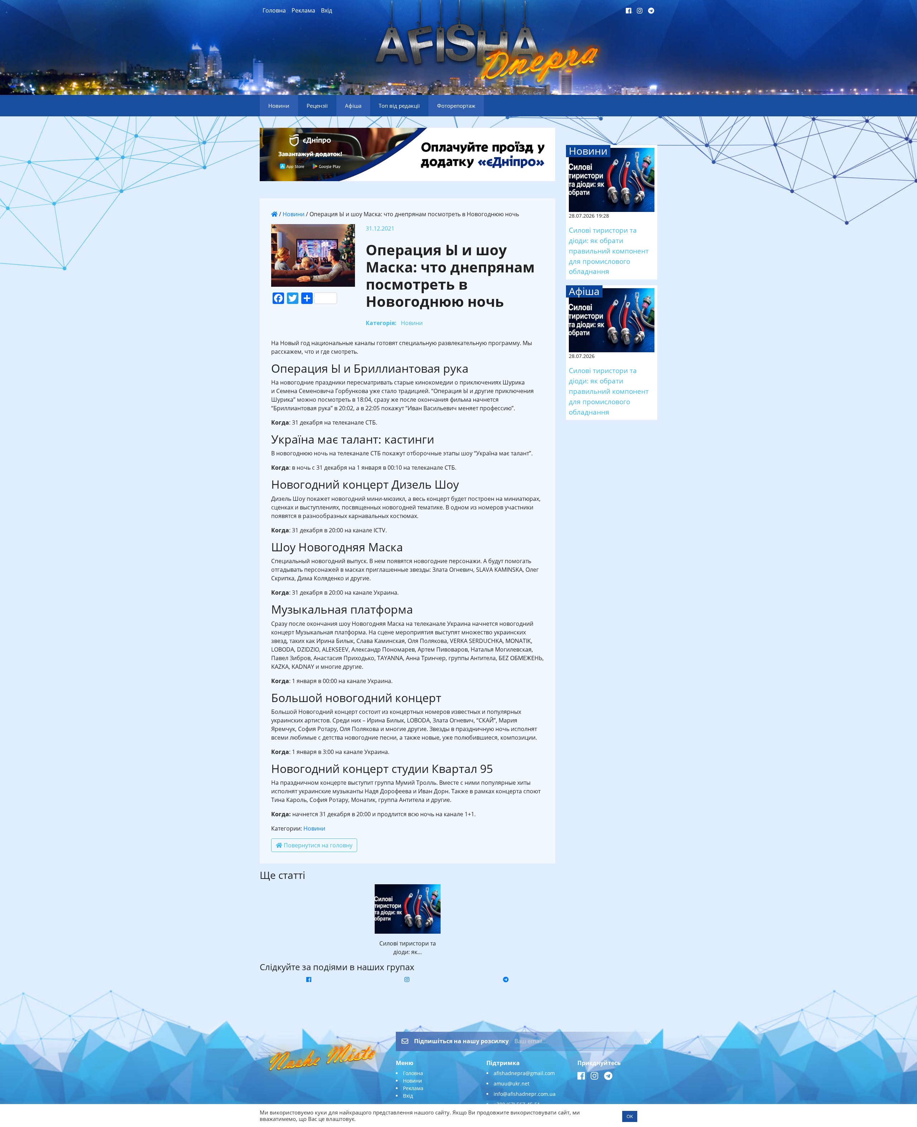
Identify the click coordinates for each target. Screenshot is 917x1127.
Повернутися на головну (317, 845)
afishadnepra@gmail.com (524, 1073)
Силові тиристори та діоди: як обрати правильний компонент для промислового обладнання (609, 250)
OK (648, 1041)
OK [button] (629, 1116)
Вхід (326, 10)
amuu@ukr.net (511, 1083)
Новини (293, 214)
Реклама (303, 10)
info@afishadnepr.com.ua (525, 1093)
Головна (274, 10)
